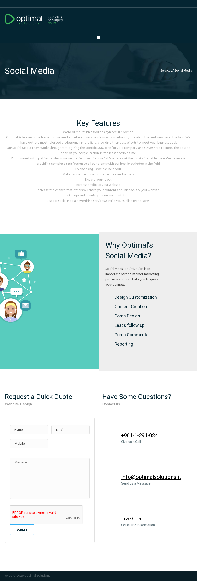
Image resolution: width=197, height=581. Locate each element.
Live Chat (132, 519)
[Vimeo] (183, 576)
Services (166, 70)
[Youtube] (177, 576)
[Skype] (189, 576)
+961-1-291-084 (139, 435)
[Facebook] (164, 576)
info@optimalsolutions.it (151, 477)
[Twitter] (170, 576)
